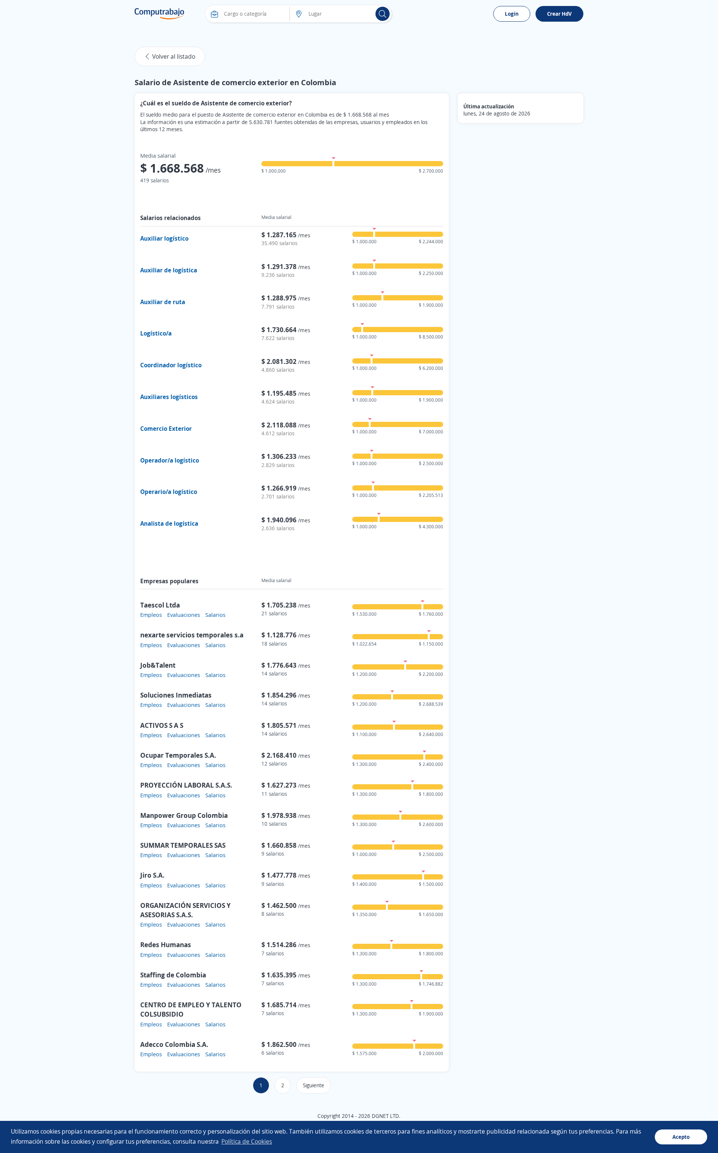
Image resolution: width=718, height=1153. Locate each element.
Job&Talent (157, 665)
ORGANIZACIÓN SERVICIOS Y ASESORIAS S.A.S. (185, 910)
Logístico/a (156, 333)
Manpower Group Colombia (184, 815)
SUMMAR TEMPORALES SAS (182, 845)
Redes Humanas (165, 944)
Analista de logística (169, 523)
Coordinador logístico (171, 365)
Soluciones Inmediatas (176, 694)
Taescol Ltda (160, 604)
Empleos (151, 614)
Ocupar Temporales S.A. (178, 755)
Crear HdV (559, 13)
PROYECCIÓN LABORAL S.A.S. (186, 784)
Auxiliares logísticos (169, 397)
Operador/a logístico (169, 460)
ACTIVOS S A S (161, 725)
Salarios (215, 614)
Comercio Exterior (166, 428)
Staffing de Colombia (173, 974)
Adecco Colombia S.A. (174, 1044)
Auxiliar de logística (168, 270)
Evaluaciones (183, 614)
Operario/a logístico (168, 492)
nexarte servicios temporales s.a (191, 634)
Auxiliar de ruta (162, 302)
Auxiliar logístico (164, 238)
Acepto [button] (681, 1136)
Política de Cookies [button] (246, 1141)
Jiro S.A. (152, 875)
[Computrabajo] (159, 13)
